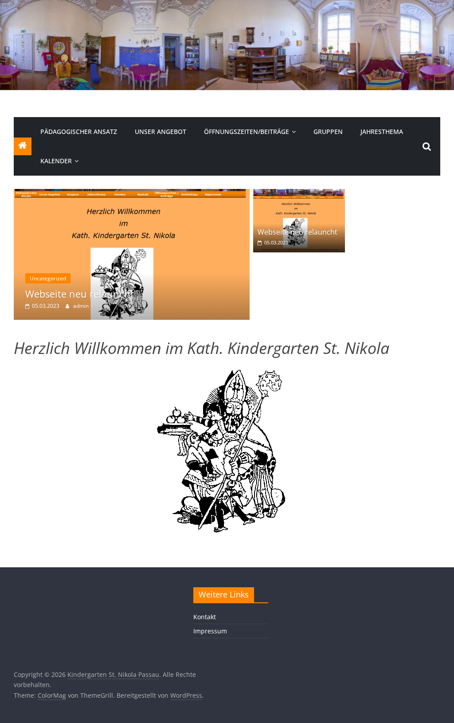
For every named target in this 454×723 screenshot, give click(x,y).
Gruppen (328, 131)
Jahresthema (381, 131)
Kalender (56, 161)
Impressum (210, 631)
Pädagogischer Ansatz (78, 131)
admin (81, 306)
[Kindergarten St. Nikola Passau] (227, 5)
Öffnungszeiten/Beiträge (246, 131)
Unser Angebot (160, 131)
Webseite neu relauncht (79, 293)
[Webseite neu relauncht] (132, 194)
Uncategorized (48, 278)
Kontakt (204, 617)
